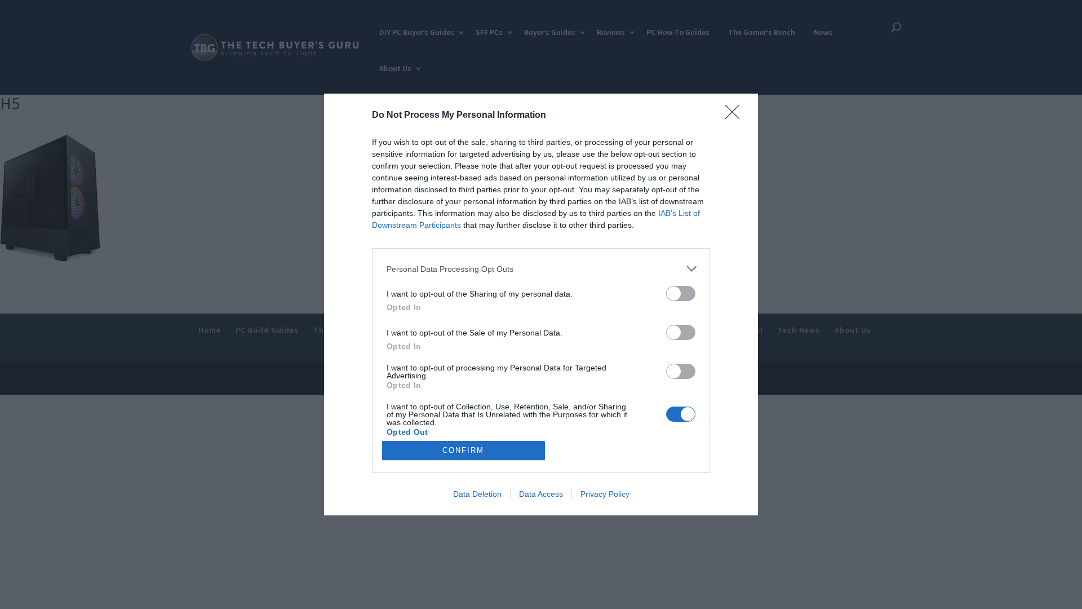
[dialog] (541, 304)
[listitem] (541, 269)
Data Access (541, 493)
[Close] (736, 115)
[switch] (680, 293)
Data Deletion (477, 493)
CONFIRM (463, 450)
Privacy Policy (604, 493)
